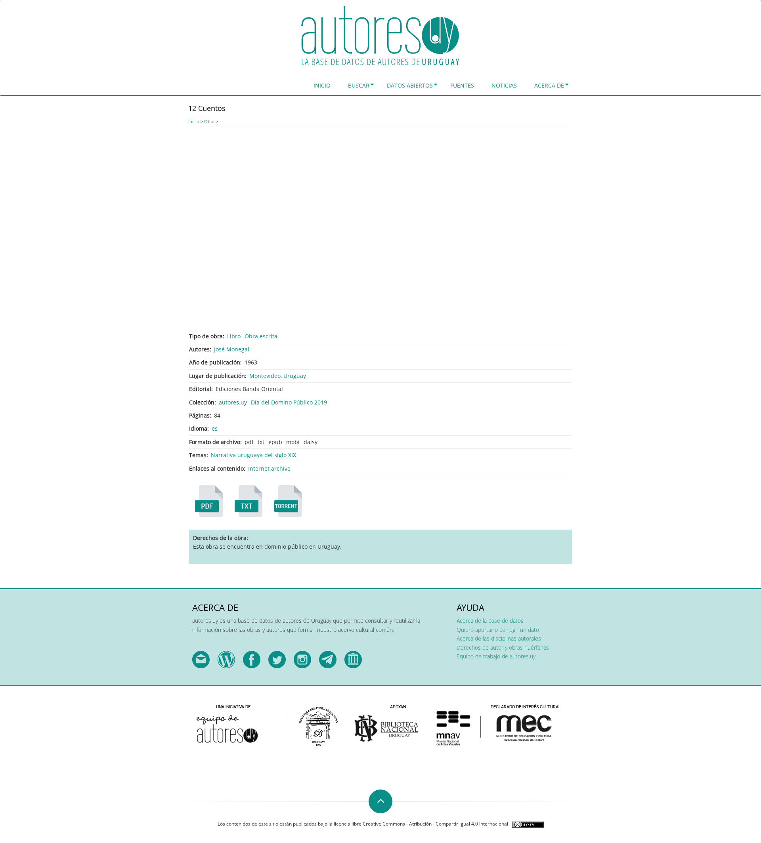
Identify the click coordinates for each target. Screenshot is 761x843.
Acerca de (549, 85)
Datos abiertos (410, 85)
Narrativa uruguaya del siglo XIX (253, 455)
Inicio (322, 85)
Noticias (504, 85)
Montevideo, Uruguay (277, 376)
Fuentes (462, 85)
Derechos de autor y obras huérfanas (503, 647)
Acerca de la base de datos (490, 620)
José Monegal (231, 349)
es (215, 428)
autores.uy (233, 402)
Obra (209, 121)
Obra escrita (261, 336)
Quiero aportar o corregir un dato (498, 629)
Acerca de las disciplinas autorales (499, 638)
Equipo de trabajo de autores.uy (496, 656)
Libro (234, 336)
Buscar (358, 85)
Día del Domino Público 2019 (289, 402)
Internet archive (269, 468)
